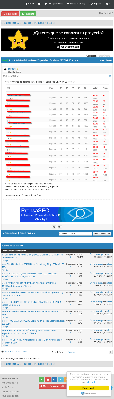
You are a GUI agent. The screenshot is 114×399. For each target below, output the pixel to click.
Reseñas (50, 23)
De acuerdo (88, 388)
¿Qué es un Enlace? (10, 396)
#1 (110, 76)
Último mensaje (96, 255)
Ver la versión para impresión (16, 351)
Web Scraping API (9, 383)
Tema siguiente (26, 233)
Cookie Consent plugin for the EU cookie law (88, 393)
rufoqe (12, 68)
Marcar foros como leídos (54, 386)
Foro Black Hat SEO (10, 23)
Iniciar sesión (11, 14)
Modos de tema (106, 60)
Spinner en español (10, 391)
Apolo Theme (7, 387)
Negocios (27, 23)
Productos (39, 23)
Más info (91, 382)
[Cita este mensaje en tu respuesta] (60, 227)
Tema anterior (11, 233)
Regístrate (29, 14)
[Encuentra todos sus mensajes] (54, 227)
